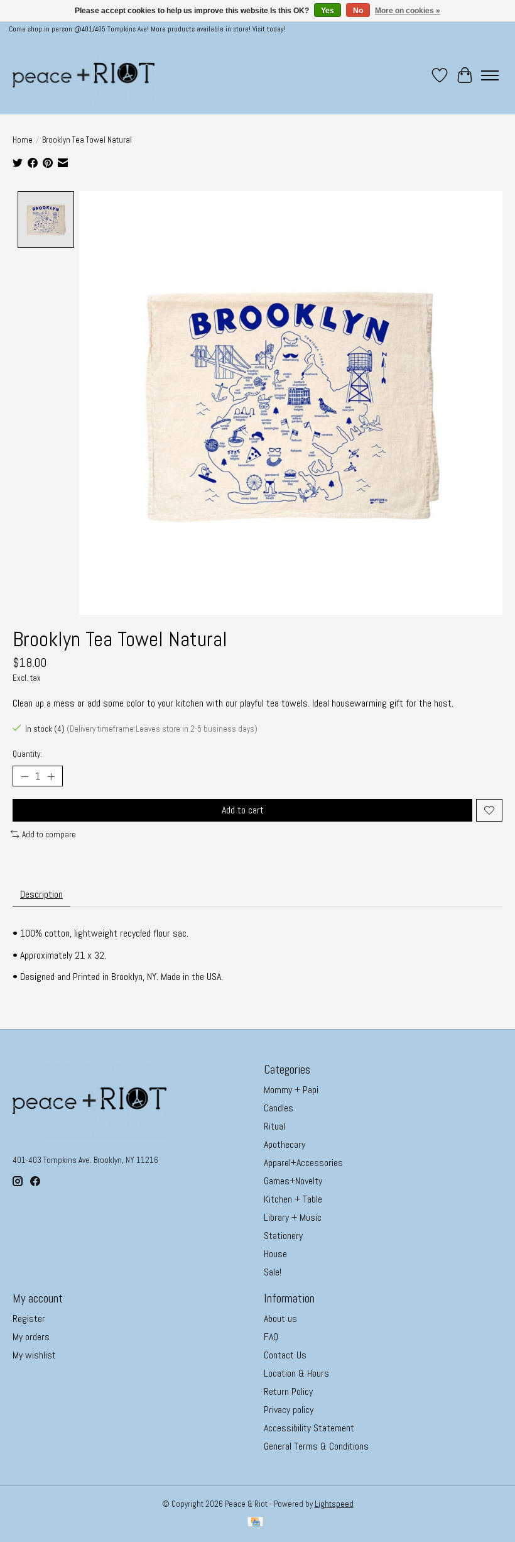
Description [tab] (41, 894)
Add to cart (243, 810)
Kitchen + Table (293, 1199)
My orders (31, 1336)
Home (23, 140)
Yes (327, 10)
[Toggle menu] (489, 75)
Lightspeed (334, 1504)
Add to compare (49, 834)
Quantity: (27, 754)
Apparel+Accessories (303, 1162)
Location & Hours (296, 1373)
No (358, 10)
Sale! (272, 1272)
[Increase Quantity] (51, 776)
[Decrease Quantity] (24, 776)
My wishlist (34, 1355)
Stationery (283, 1235)
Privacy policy (288, 1409)
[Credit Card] (255, 1523)
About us (280, 1318)
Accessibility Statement (309, 1428)
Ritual (274, 1126)
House (275, 1253)
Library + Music (293, 1217)
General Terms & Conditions (316, 1446)
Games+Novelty (293, 1180)
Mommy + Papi (291, 1089)
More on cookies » (407, 10)
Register (29, 1318)
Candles (278, 1108)
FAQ (271, 1336)
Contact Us (285, 1355)
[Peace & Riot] (83, 75)
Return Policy (288, 1391)
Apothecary (284, 1144)
